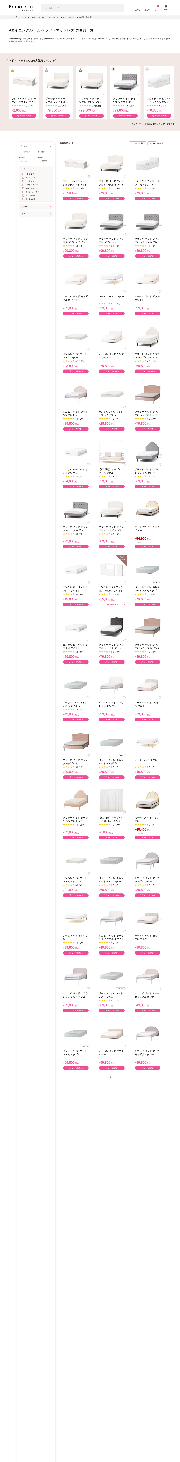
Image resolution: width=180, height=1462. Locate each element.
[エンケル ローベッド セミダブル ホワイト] (76, 452)
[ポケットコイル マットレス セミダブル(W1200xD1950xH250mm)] (76, 1033)
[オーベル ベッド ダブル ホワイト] (147, 279)
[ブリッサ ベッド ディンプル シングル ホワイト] (58, 81)
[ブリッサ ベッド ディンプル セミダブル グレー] (147, 221)
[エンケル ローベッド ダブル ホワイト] (76, 627)
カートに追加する (25, 115)
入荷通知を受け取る (111, 604)
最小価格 (22, 157)
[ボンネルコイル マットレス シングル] (76, 337)
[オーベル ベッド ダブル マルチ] (112, 1033)
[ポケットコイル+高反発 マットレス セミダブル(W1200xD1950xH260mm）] (147, 570)
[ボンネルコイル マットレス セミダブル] (112, 394)
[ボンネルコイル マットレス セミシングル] (76, 861)
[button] (50, 146)
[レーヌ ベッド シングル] (112, 279)
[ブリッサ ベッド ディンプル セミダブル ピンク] (147, 627)
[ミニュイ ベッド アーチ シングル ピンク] (76, 394)
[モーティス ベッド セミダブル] (147, 509)
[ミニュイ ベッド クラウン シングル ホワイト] (112, 685)
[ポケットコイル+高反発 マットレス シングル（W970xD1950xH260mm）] (112, 861)
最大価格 (40, 157)
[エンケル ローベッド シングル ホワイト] (76, 570)
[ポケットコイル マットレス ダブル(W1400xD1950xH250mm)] (112, 976)
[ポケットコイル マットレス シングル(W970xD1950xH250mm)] (76, 685)
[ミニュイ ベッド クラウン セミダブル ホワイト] (112, 918)
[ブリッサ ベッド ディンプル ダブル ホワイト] (91, 81)
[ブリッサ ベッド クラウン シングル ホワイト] (147, 337)
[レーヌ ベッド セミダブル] (76, 918)
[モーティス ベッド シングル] (147, 800)
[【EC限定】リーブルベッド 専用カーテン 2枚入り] (112, 800)
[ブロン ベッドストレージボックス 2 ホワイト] (24, 81)
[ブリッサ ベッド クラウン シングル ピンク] (76, 800)
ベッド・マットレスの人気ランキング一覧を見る (153, 124)
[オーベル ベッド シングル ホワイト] (112, 337)
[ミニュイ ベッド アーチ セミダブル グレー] (147, 1033)
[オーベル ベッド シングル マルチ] (147, 685)
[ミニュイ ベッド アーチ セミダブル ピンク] (147, 976)
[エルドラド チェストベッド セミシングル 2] (159, 81)
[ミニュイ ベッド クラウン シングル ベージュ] (76, 976)
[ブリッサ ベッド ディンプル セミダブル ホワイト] (112, 509)
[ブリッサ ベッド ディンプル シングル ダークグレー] (112, 627)
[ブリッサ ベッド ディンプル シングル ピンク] (147, 394)
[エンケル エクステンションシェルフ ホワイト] (112, 570)
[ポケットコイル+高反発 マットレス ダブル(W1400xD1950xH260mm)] (112, 743)
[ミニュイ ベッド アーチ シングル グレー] (147, 861)
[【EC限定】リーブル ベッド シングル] (112, 452)
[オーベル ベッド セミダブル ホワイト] (76, 279)
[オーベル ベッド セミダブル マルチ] (147, 918)
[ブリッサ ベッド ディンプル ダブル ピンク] (76, 743)
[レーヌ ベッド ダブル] (147, 743)
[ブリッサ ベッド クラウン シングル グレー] (147, 452)
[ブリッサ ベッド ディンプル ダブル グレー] (125, 81)
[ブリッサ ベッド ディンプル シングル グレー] (76, 509)
